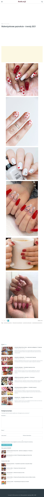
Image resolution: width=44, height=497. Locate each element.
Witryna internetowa (27, 435)
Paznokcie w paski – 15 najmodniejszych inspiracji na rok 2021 (18, 481)
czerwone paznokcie (8, 322)
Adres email (4, 435)
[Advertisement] (22, 13)
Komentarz (3, 415)
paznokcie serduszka (27, 322)
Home (2, 23)
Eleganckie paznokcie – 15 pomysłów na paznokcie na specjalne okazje (19, 463)
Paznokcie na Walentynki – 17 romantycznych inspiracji (25, 357)
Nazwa (3, 430)
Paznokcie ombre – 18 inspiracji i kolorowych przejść (16, 468)
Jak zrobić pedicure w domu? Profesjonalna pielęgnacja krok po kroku (19, 455)
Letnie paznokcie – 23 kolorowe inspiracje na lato (15, 472)
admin (16, 348)
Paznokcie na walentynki (17, 322)
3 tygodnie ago (9, 452)
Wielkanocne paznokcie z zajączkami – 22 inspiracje (24, 377)
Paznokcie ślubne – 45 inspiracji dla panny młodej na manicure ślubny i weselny (21, 477)
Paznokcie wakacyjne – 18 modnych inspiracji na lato (25, 367)
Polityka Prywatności (19, 491)
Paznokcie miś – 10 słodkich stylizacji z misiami (24, 397)
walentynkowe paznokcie (37, 322)
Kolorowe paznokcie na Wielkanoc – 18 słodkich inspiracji (25, 387)
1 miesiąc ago (9, 469)
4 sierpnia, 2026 (21, 348)
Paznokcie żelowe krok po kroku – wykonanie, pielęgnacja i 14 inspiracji (28, 347)
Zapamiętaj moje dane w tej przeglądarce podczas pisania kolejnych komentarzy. (17, 441)
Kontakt (26, 491)
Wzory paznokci (6, 23)
